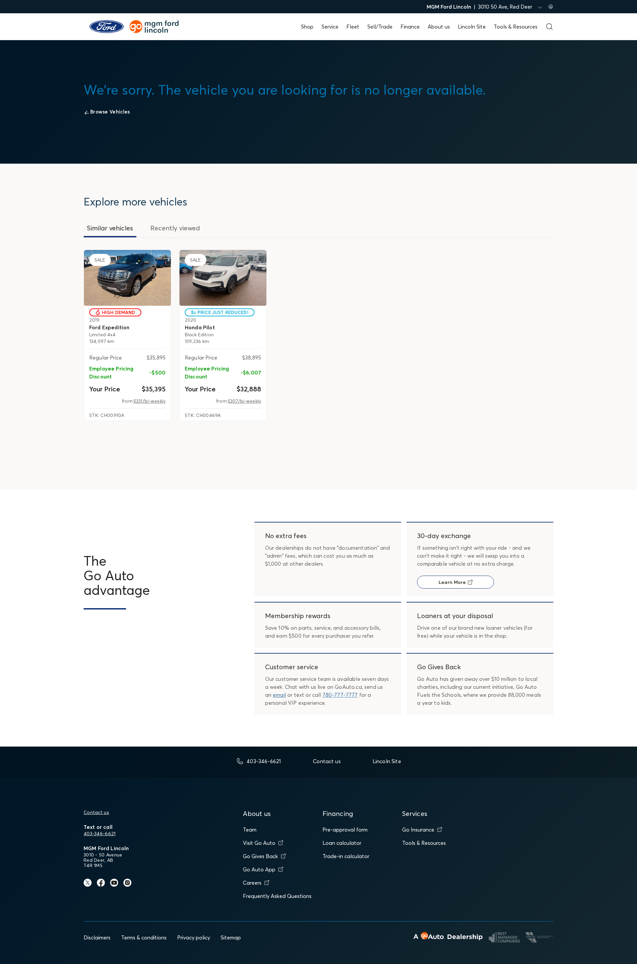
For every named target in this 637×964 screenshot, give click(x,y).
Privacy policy (193, 937)
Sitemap (231, 937)
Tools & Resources (515, 26)
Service (329, 26)
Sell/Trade (379, 26)
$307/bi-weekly (244, 401)
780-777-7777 (340, 694)
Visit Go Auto (259, 843)
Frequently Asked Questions (277, 896)
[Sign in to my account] (550, 6)
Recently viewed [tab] (175, 228)
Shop (307, 26)
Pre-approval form (345, 829)
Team (249, 829)
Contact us (96, 812)
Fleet (352, 26)
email (279, 694)
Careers (252, 882)
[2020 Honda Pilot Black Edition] (222, 278)
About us (439, 26)
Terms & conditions (144, 937)
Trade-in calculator (345, 856)
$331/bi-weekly (149, 401)
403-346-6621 (99, 834)
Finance (410, 26)
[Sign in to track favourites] (162, 258)
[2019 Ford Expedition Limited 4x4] (127, 278)
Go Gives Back (260, 856)
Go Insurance (418, 829)
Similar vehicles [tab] (110, 228)
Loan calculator (341, 843)
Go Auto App (259, 869)
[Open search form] (549, 27)
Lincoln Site (472, 26)
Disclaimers (97, 937)
